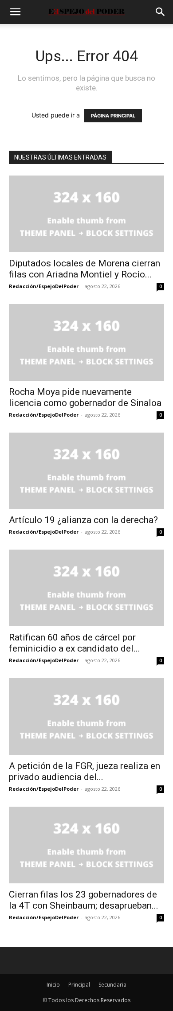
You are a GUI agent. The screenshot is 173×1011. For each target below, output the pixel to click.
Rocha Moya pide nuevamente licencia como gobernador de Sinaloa (85, 397)
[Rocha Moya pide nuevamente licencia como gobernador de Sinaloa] (86, 342)
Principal (79, 984)
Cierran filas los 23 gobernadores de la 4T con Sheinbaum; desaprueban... (83, 900)
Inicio (53, 984)
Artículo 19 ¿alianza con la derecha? (83, 520)
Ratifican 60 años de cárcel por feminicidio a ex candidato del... (74, 643)
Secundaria (112, 984)
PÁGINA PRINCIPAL (113, 116)
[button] (15, 12)
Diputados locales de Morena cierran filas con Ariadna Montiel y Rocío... (84, 269)
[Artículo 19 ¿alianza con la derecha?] (86, 471)
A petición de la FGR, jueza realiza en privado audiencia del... (85, 771)
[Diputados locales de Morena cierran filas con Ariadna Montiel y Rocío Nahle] (86, 214)
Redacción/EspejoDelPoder (44, 286)
